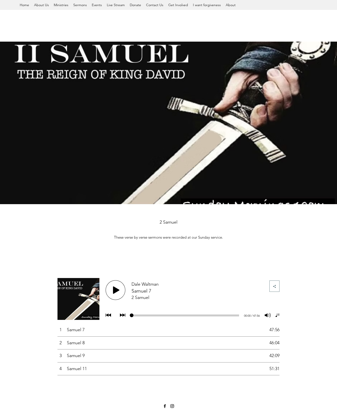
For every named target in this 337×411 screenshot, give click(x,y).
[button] (41, 5)
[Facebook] (164, 406)
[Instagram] (172, 406)
